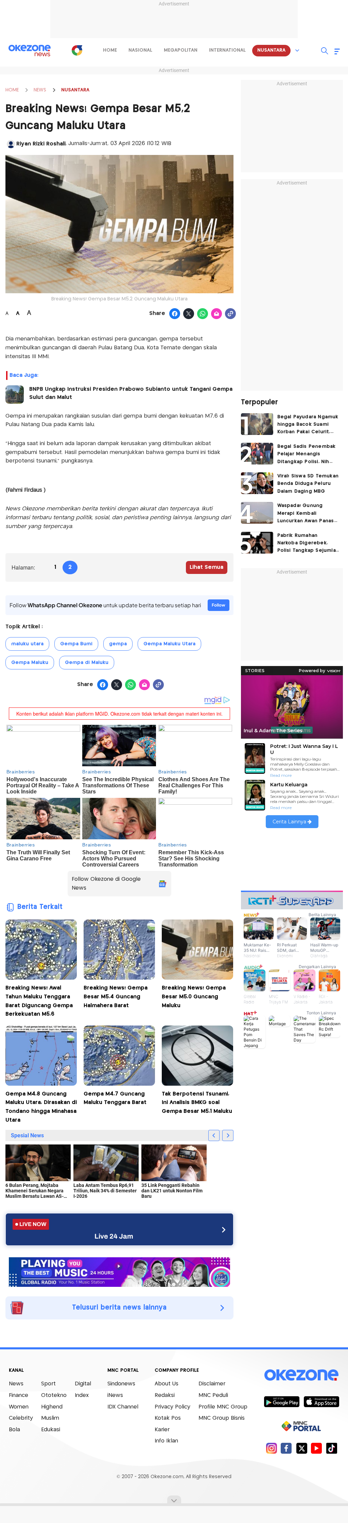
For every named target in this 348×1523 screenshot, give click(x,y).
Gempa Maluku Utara (169, 644)
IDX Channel (122, 1407)
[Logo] (76, 50)
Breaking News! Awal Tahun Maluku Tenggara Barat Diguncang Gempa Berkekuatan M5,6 (39, 1001)
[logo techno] (29, 50)
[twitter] (301, 1448)
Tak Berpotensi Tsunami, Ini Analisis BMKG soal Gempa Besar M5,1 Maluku (197, 1102)
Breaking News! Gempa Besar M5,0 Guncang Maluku (194, 996)
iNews (115, 1395)
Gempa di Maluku (86, 662)
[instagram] (271, 1448)
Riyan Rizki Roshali (41, 143)
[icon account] (10, 144)
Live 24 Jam (113, 1236)
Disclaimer (211, 1383)
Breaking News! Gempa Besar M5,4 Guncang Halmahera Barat (115, 996)
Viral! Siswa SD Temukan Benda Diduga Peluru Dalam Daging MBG (308, 484)
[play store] (281, 1401)
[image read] (14, 394)
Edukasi (50, 1429)
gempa (118, 644)
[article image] (257, 424)
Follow (218, 605)
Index (82, 1395)
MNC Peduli (213, 1395)
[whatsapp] (202, 314)
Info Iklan (166, 1440)
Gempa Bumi (76, 644)
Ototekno (54, 1395)
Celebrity (21, 1418)
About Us (166, 1383)
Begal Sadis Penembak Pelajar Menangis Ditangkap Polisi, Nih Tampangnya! (306, 455)
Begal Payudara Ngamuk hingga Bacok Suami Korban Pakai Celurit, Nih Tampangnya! (307, 425)
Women (19, 1407)
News (16, 1383)
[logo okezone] (301, 1375)
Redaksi (165, 1395)
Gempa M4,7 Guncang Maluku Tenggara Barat (115, 1098)
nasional (140, 50)
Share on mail (216, 314)
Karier (162, 1429)
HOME (12, 90)
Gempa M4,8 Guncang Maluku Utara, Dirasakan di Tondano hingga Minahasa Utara (41, 1107)
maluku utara (27, 644)
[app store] (321, 1401)
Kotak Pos (168, 1418)
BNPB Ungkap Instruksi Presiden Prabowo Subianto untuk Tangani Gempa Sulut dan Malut (130, 393)
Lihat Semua (206, 567)
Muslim (50, 1418)
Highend (52, 1407)
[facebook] (286, 1448)
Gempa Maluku (29, 662)
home (110, 50)
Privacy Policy (172, 1407)
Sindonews (121, 1383)
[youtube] (316, 1448)
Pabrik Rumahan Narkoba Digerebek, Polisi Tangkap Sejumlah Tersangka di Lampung (308, 544)
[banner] (119, 1271)
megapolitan (180, 50)
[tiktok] (331, 1448)
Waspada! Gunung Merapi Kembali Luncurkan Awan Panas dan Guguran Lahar (305, 514)
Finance (18, 1395)
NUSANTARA (75, 90)
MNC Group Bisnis (221, 1418)
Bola (14, 1429)
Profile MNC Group (222, 1407)
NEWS (40, 90)
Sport (48, 1383)
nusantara (271, 50)
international (227, 50)
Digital (83, 1383)
